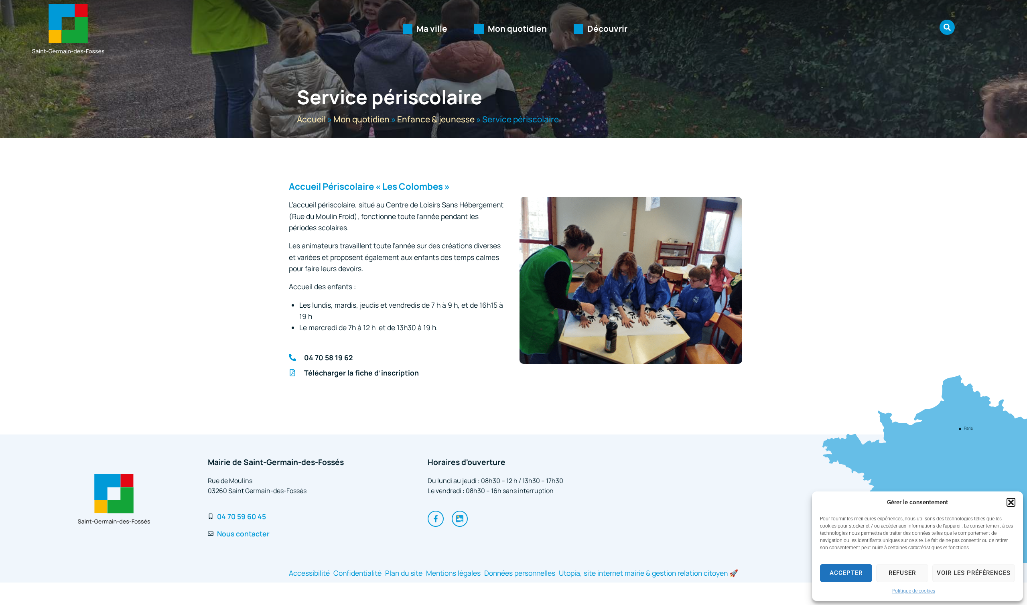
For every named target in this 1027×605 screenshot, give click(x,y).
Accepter (846, 573)
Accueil (311, 119)
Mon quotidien (361, 119)
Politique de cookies (913, 591)
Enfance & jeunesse (436, 119)
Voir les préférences (974, 573)
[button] (1011, 502)
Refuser (902, 573)
